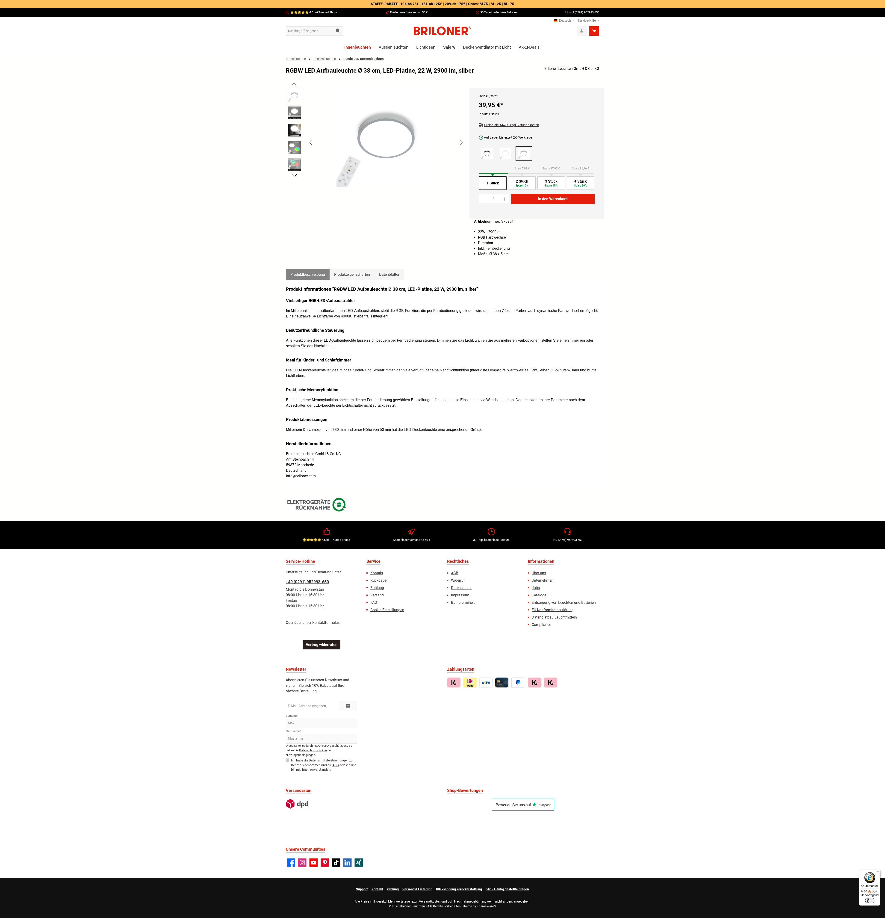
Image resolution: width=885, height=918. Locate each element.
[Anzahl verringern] (483, 199)
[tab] (308, 274)
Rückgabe (378, 580)
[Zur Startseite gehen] (442, 31)
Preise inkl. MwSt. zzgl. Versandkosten (511, 125)
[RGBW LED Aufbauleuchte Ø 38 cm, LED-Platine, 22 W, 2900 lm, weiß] (505, 153)
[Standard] (297, 804)
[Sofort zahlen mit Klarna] (534, 682)
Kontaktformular (325, 622)
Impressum (460, 595)
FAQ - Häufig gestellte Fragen (507, 889)
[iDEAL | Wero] (470, 682)
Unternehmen (542, 580)
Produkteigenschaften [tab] (352, 274)
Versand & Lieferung (417, 889)
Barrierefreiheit (463, 602)
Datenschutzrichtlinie (313, 750)
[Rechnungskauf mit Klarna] (454, 682)
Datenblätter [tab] (389, 274)
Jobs (536, 588)
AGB (454, 573)
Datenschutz (461, 588)
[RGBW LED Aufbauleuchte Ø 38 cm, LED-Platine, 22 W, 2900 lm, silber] (386, 137)
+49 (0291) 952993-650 (307, 581)
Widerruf (458, 580)
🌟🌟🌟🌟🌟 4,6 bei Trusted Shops (314, 12)
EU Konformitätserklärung (553, 610)
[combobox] (309, 31)
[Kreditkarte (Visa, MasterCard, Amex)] (502, 682)
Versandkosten (430, 901)
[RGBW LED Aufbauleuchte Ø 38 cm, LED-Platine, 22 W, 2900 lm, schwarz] (487, 153)
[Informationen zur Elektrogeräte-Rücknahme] (317, 506)
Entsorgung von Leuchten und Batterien (564, 602)
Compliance (541, 624)
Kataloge (539, 595)
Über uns (539, 573)
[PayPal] (518, 682)
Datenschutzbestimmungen (328, 760)
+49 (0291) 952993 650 (584, 12)
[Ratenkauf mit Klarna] (551, 682)
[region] (375, 147)
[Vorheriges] (311, 142)
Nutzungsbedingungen (300, 755)
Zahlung (377, 588)
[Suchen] (338, 31)
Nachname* (293, 731)
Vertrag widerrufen (321, 645)
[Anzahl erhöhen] (504, 199)
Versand (377, 595)
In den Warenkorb (553, 199)
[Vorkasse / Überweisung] (486, 682)
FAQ (373, 602)
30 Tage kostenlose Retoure (498, 12)
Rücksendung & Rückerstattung (459, 889)
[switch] (869, 900)
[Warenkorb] (594, 31)
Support (362, 889)
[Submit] (348, 706)
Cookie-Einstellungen (387, 610)
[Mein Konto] (582, 31)
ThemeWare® (486, 906)
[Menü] (877, 872)
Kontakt (376, 573)
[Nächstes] (461, 142)
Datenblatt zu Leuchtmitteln (554, 617)
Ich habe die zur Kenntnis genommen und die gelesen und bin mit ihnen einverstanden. (324, 764)
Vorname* (292, 715)
